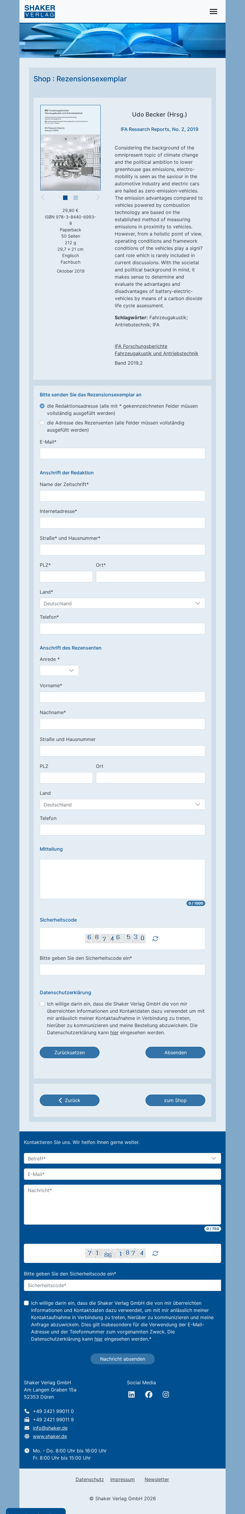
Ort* (101, 565)
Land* (46, 592)
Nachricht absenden (122, 1359)
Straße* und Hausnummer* (70, 538)
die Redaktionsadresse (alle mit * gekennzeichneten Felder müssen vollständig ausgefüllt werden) (122, 409)
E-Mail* (48, 442)
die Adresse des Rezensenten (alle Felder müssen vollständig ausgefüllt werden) (115, 426)
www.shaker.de (50, 1436)
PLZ (44, 766)
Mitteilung (51, 849)
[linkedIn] (131, 1394)
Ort (99, 766)
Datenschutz (90, 1479)
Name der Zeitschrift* (64, 484)
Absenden (175, 1052)
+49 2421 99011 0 (53, 1411)
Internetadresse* (58, 511)
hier (114, 1032)
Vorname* (51, 685)
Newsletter (157, 1479)
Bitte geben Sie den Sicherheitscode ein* (86, 958)
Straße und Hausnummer (68, 739)
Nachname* (53, 712)
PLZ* (45, 565)
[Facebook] (148, 1394)
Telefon (48, 818)
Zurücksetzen (69, 1052)
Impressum (122, 1479)
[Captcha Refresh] (155, 938)
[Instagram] (165, 1394)
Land (45, 793)
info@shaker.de (50, 1428)
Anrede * (50, 659)
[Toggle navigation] (213, 11)
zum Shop (175, 1100)
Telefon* (49, 617)
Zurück (72, 1100)
